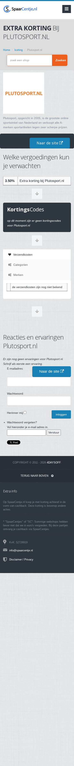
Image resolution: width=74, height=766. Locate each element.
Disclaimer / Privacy (21, 559)
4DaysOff (54, 462)
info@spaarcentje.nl (21, 550)
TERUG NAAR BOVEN (35, 475)
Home (6, 49)
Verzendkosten (22, 254)
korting (19, 49)
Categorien (20, 264)
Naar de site (48, 142)
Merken (18, 274)
